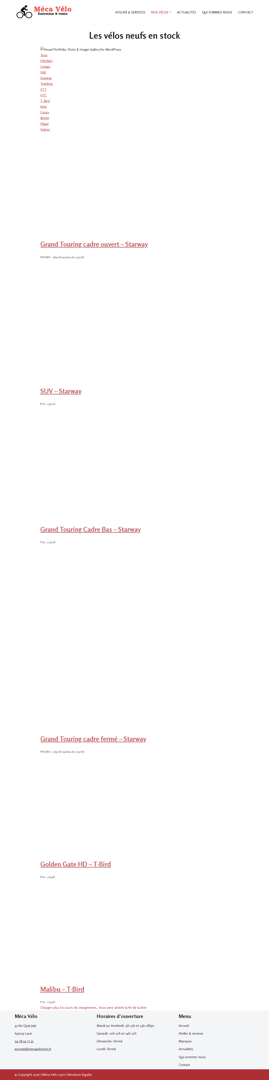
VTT (43, 89)
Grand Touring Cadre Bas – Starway (90, 529)
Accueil (184, 1025)
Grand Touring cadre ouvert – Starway (94, 244)
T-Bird (45, 101)
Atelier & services (130, 12)
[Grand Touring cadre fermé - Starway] (134, 732)
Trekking (46, 84)
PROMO (46, 61)
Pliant (44, 124)
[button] (170, 12)
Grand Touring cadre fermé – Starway (93, 739)
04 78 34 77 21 (24, 1041)
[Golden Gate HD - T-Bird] (123, 857)
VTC (43, 95)
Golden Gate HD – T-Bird (75, 864)
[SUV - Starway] (134, 384)
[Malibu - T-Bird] (123, 982)
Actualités (186, 12)
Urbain (45, 67)
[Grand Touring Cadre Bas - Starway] (134, 522)
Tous (43, 55)
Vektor (45, 129)
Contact (245, 12)
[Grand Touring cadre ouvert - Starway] (134, 237)
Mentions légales (79, 1074)
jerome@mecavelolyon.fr (33, 1049)
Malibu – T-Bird (62, 989)
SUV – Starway (61, 391)
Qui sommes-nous (217, 12)
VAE (43, 72)
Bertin (44, 118)
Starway (46, 78)
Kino (43, 106)
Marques (185, 1041)
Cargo (44, 112)
